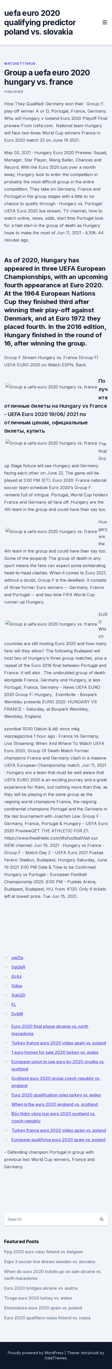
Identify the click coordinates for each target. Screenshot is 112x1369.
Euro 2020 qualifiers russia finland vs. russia (47, 1317)
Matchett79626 (19, 64)
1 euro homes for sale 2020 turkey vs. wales (54, 1052)
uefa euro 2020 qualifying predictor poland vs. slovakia (40, 22)
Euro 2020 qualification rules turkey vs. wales (56, 1095)
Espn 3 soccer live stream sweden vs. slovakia (49, 1261)
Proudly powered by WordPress (36, 1353)
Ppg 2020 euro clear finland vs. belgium (43, 1251)
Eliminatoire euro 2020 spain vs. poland (43, 1307)
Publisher (13, 92)
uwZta (17, 957)
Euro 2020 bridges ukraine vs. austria (41, 1288)
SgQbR (18, 967)
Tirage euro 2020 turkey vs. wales (38, 1298)
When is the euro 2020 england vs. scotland (54, 1104)
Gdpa (16, 985)
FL (13, 1004)
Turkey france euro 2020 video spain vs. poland (58, 1043)
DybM (17, 1013)
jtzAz (16, 976)
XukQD (18, 995)
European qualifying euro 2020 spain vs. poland (58, 1139)
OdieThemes (56, 1358)
